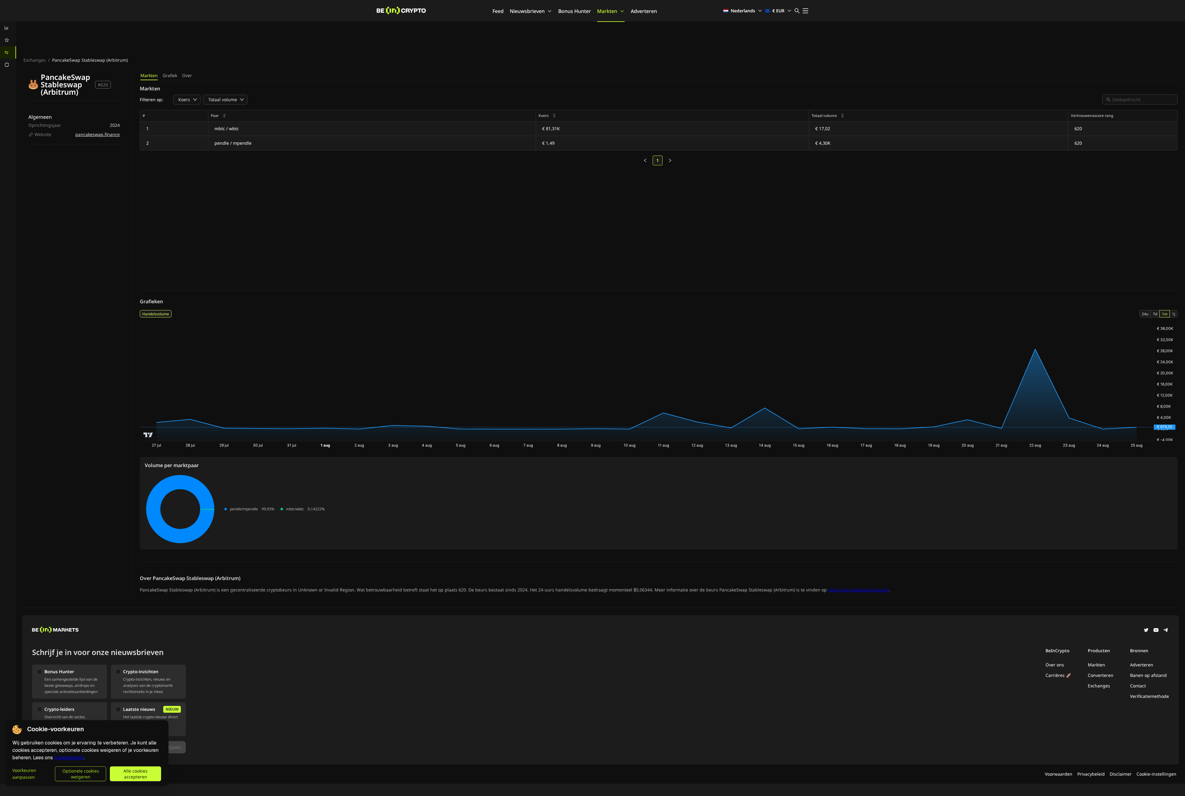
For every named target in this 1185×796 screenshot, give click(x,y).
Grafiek (170, 75)
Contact (1138, 686)
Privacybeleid (1091, 774)
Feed (498, 11)
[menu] (8, 46)
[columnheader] (372, 116)
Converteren (1100, 675)
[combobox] (1143, 99)
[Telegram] (1166, 630)
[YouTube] (1156, 630)
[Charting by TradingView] (148, 435)
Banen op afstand (1148, 675)
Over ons (1055, 665)
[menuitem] (8, 28)
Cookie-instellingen (1156, 774)
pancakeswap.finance (97, 134)
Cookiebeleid (69, 757)
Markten (607, 11)
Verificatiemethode (1149, 696)
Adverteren (644, 11)
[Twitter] (1146, 630)
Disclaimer (1121, 774)
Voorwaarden (1058, 774)
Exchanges (34, 60)
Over (187, 75)
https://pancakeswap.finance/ (858, 590)
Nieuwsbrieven (527, 11)
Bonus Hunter (574, 11)
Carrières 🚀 (1058, 675)
